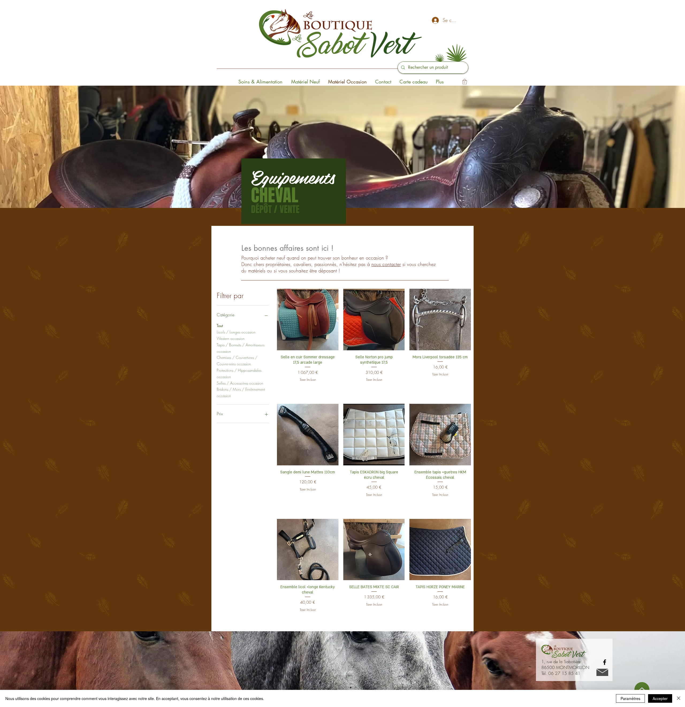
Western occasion (231, 338)
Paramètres (630, 698)
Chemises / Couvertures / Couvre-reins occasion (237, 360)
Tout (220, 325)
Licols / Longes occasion (236, 332)
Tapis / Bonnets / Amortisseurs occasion (240, 348)
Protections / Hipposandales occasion (239, 373)
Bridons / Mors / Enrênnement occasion (241, 392)
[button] (464, 81)
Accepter (660, 698)
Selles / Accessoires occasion (240, 383)
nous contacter (386, 264)
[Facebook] (604, 662)
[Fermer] (678, 698)
